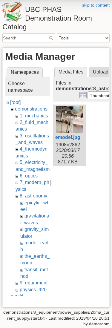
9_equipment (33, 282)
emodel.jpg (67, 137)
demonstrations (31, 108)
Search (52, 38)
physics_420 (33, 289)
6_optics (29, 175)
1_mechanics (34, 115)
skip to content (96, 5)
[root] (15, 102)
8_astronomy (33, 195)
